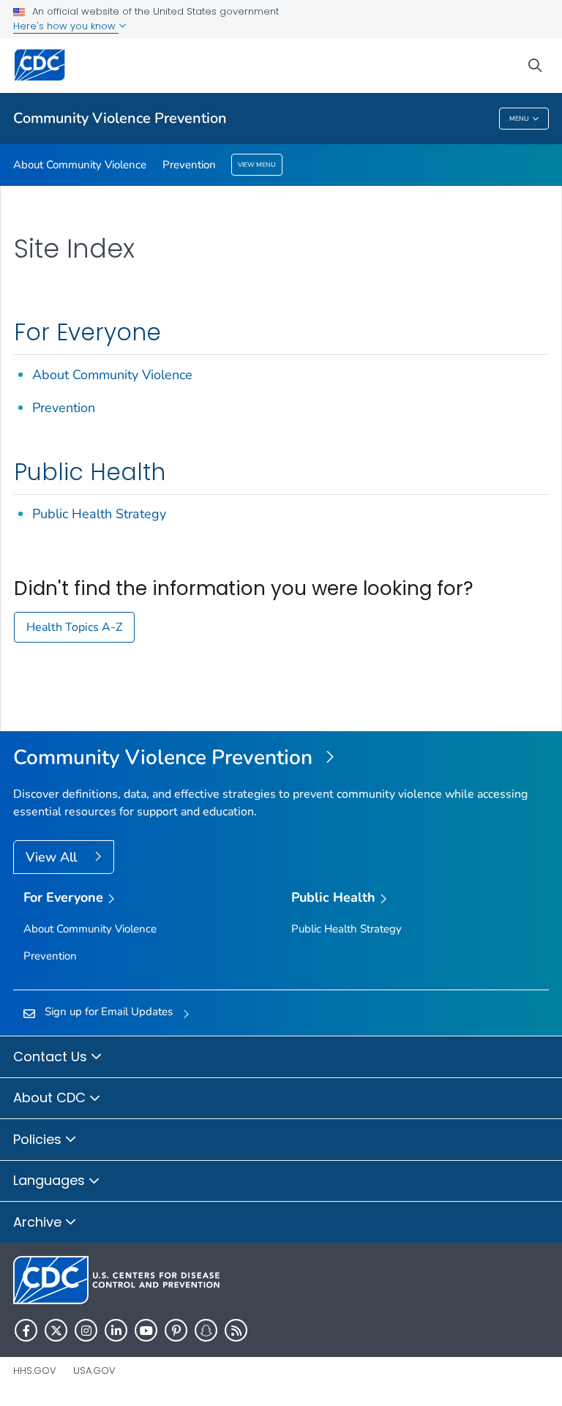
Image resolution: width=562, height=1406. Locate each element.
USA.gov (94, 1370)
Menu (519, 118)
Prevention (189, 164)
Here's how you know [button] (66, 26)
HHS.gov (34, 1370)
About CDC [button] (51, 1097)
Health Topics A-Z (74, 627)
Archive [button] (39, 1222)
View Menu (257, 164)
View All (53, 857)
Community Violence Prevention (120, 118)
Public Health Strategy (99, 514)
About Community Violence (79, 164)
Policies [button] (39, 1139)
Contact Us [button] (52, 1056)
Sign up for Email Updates (109, 1011)
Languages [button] (51, 1180)
